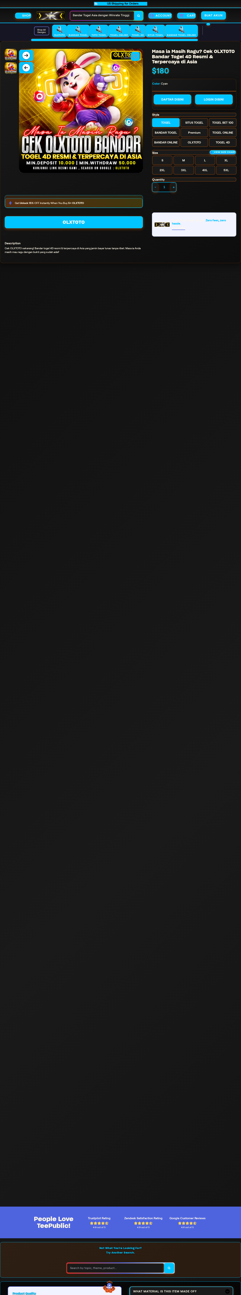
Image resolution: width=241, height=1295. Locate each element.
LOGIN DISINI (214, 99)
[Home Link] (51, 16)
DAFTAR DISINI (172, 99)
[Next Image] (26, 55)
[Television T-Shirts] (114, 40)
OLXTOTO (74, 222)
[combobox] (102, 15)
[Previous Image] (26, 67)
